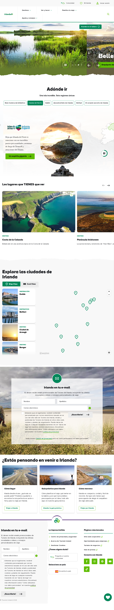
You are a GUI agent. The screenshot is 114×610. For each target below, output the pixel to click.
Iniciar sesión (105, 3)
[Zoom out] (109, 294)
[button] (57, 143)
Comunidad (70, 3)
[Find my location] (109, 352)
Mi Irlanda (87, 3)
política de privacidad (51, 432)
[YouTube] (110, 561)
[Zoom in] (109, 291)
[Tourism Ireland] (10, 14)
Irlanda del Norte (35, 103)
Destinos (25, 10)
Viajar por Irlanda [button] (87, 508)
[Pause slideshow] (65, 65)
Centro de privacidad (44, 438)
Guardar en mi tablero (89, 27)
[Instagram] (94, 561)
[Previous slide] (89, 65)
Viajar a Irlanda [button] (12, 508)
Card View (31, 284)
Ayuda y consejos (28, 18)
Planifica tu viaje (68, 10)
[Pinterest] (102, 561)
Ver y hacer (45, 10)
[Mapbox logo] (44, 353)
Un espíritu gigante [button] (13, 156)
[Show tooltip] (89, 408)
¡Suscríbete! (77, 415)
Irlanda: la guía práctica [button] (52, 508)
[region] (75, 322)
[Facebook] (87, 561)
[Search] (107, 14)
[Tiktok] (87, 569)
